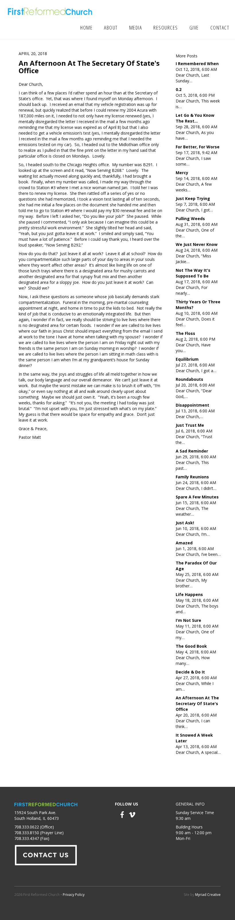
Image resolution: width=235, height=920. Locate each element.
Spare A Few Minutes (197, 497)
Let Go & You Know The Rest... (195, 118)
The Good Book (191, 646)
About (111, 27)
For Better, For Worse (198, 147)
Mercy (182, 172)
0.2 (178, 89)
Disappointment (192, 405)
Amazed (184, 543)
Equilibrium (187, 359)
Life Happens (189, 594)
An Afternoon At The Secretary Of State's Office (197, 703)
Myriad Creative (208, 894)
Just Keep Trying (193, 198)
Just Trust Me (190, 425)
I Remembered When (197, 63)
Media (135, 27)
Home (86, 27)
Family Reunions (192, 477)
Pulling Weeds (190, 218)
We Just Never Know (197, 244)
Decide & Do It (190, 672)
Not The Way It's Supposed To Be (193, 273)
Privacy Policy (74, 894)
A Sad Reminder (192, 451)
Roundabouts (189, 379)
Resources (165, 27)
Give (194, 27)
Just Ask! (185, 522)
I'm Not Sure (188, 620)
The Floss (185, 333)
